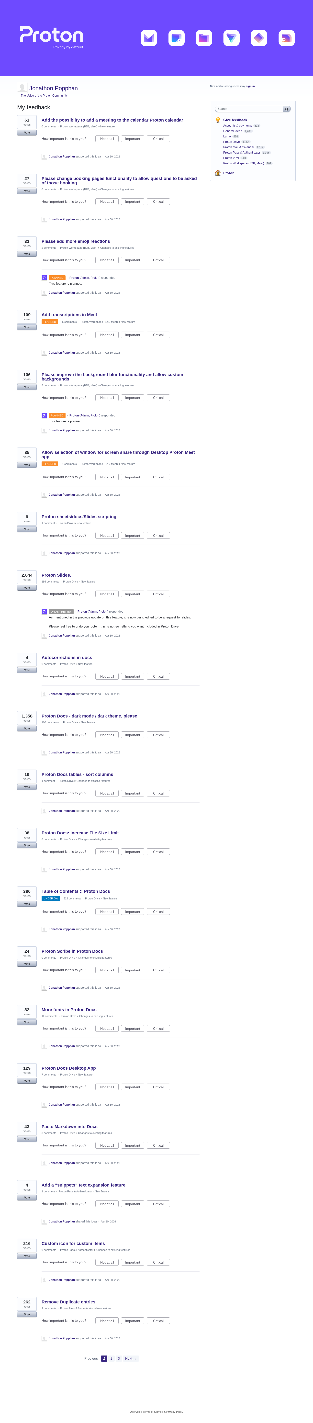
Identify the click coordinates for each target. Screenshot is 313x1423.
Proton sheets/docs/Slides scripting (79, 516)
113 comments (72, 898)
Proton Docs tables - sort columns (77, 774)
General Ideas (233, 131)
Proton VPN (231, 158)
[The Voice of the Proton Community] (156, 38)
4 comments (69, 463)
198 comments (50, 581)
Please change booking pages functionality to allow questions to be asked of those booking (119, 180)
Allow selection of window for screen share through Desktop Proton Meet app (118, 454)
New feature (107, 126)
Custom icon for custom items (73, 1243)
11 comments (49, 1016)
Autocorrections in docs (67, 657)
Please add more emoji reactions (76, 241)
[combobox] (250, 109)
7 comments (49, 1074)
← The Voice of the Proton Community (42, 95)
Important (134, 139)
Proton (229, 173)
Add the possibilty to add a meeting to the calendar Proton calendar (112, 120)
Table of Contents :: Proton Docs (76, 891)
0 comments (49, 126)
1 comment (48, 523)
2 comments (49, 247)
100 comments (50, 722)
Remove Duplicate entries (68, 1302)
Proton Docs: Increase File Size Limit (80, 832)
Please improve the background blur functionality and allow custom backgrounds (112, 376)
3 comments (49, 1133)
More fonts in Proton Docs (69, 1009)
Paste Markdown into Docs (70, 1126)
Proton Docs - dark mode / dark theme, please (89, 716)
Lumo (227, 136)
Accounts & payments (238, 125)
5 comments (69, 321)
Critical (161, 139)
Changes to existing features (117, 189)
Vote (27, 132)
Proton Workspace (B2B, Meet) (78, 126)
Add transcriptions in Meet (69, 314)
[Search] (287, 109)
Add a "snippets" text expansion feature (83, 1185)
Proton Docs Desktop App (69, 1068)
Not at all (109, 139)
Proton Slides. (56, 575)
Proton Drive (66, 523)
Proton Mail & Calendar (239, 147)
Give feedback (235, 120)
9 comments (49, 1249)
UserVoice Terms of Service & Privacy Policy (156, 1411)
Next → (131, 1358)
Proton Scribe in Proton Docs (72, 951)
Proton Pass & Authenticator (75, 1191)
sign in (250, 86)
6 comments (49, 839)
